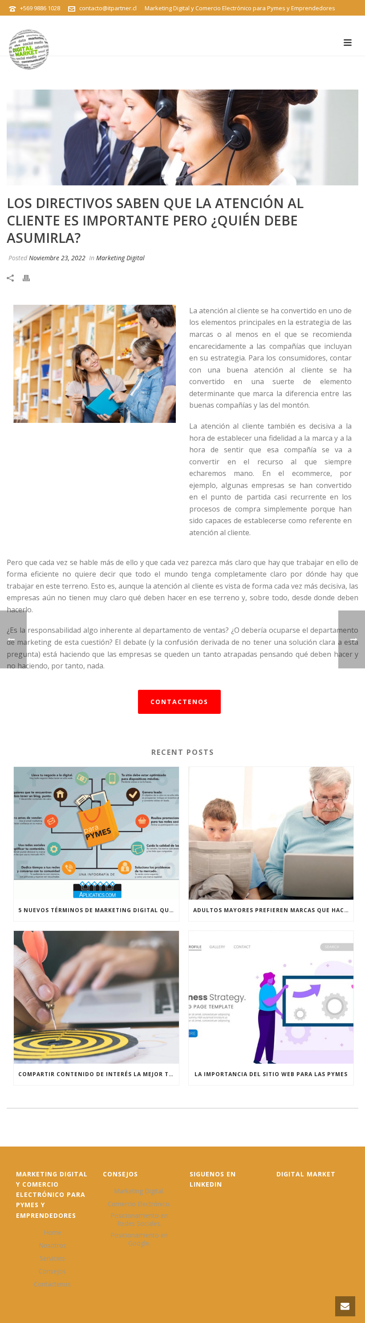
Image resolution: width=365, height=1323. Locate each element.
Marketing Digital (120, 258)
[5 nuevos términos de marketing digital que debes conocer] (96, 833)
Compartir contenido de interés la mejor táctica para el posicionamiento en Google (98, 1074)
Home (52, 1233)
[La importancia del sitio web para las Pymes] (271, 997)
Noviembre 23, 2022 (57, 258)
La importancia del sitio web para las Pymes (271, 1074)
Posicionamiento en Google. (139, 1239)
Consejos (52, 1271)
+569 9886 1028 (40, 8)
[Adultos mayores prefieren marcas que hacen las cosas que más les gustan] (271, 833)
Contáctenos (52, 1284)
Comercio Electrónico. (139, 1204)
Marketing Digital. (139, 1191)
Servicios (52, 1258)
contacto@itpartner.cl (108, 8)
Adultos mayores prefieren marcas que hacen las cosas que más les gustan (273, 910)
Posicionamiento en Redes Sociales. (139, 1220)
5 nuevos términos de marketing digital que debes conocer (98, 910)
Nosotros (52, 1245)
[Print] (31, 277)
